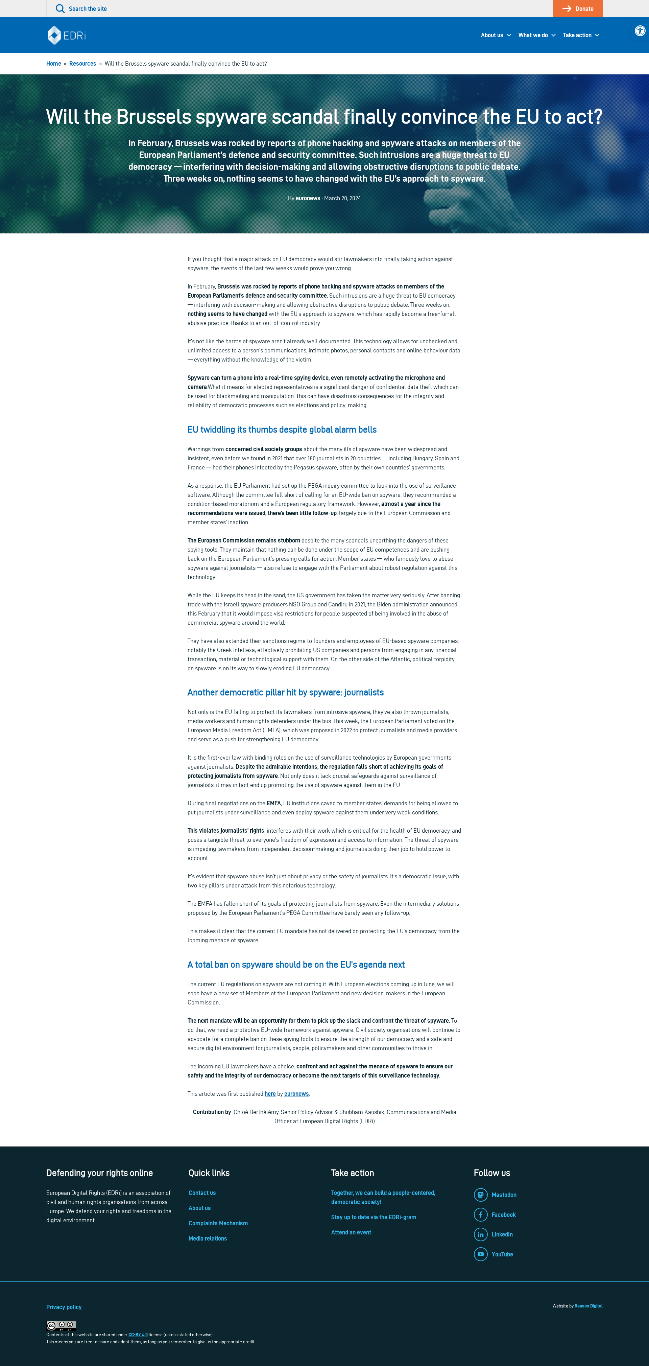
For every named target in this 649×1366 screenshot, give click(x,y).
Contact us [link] (202, 1192)
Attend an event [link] (351, 1232)
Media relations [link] (208, 1238)
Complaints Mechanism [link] (218, 1223)
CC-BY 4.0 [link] (138, 1334)
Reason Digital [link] (589, 1306)
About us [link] (492, 35)
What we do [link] (533, 35)
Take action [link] (577, 35)
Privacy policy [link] (64, 1307)
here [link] (270, 1093)
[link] (640, 31)
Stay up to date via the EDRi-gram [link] (373, 1217)
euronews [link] (296, 1093)
